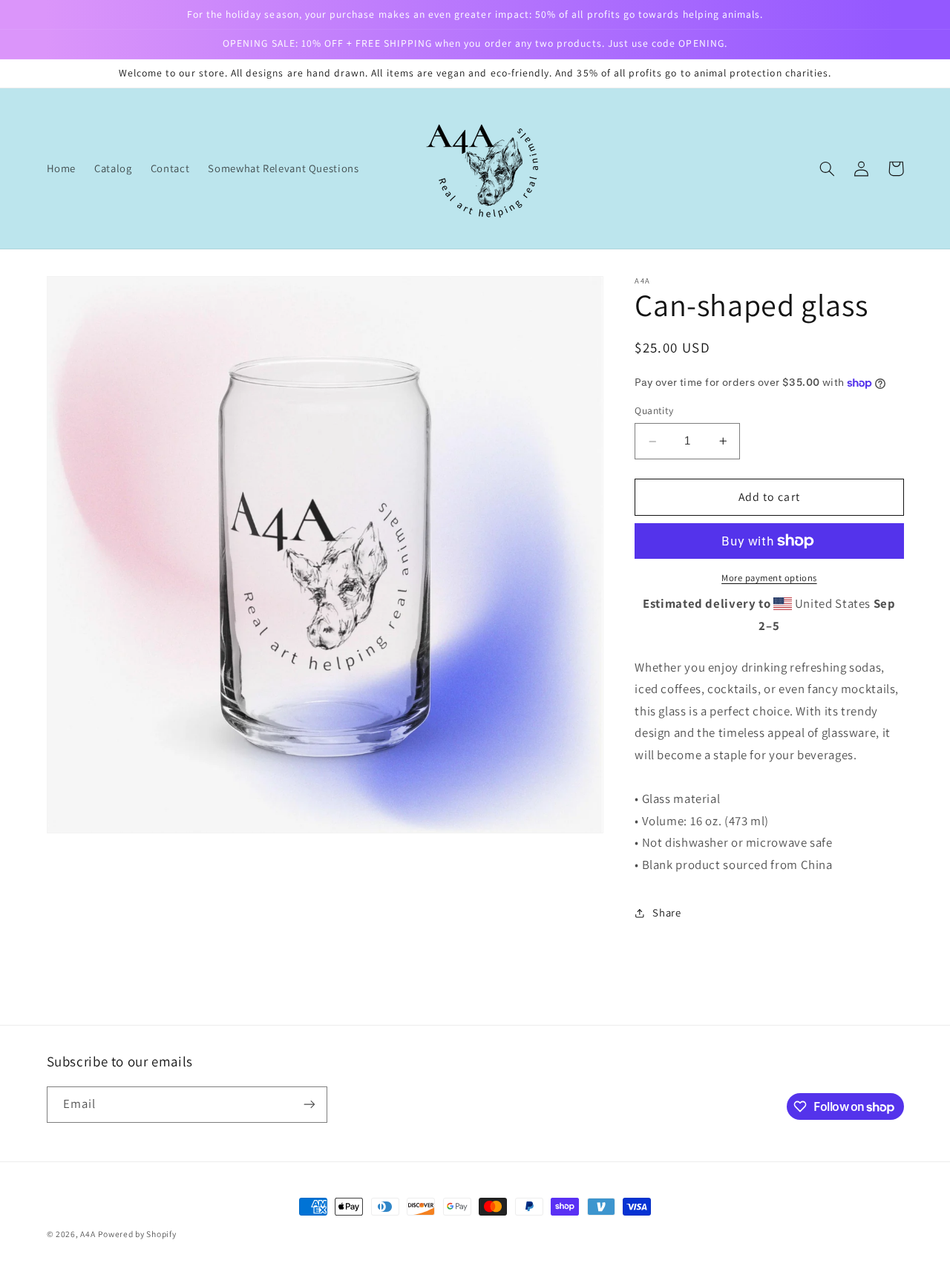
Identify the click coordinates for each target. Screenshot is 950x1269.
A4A (87, 1233)
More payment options (769, 577)
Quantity (654, 411)
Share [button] (666, 912)
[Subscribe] (309, 1104)
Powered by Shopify (137, 1233)
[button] (827, 168)
